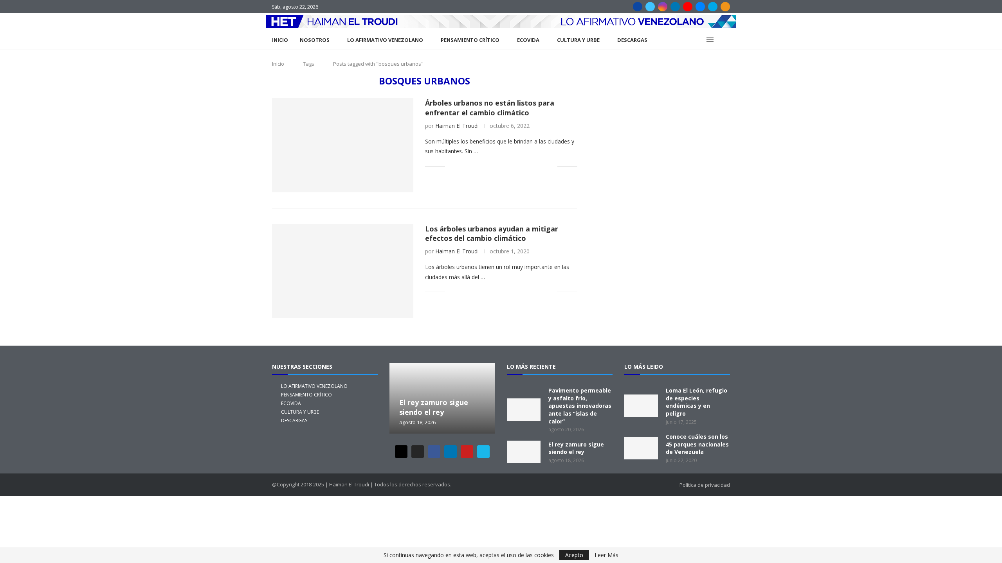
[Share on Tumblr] (494, 166)
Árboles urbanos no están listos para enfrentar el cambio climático (489, 107)
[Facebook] (637, 6)
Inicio (280, 39)
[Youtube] (687, 6)
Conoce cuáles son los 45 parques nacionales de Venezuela (697, 444)
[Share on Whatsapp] (510, 166)
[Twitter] (650, 6)
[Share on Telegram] (518, 166)
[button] (396, 398)
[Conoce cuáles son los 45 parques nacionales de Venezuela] (641, 448)
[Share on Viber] (543, 166)
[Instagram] (662, 6)
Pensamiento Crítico (470, 39)
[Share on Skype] (535, 166)
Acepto (574, 555)
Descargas (632, 39)
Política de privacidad (704, 484)
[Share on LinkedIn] (485, 166)
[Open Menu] (710, 39)
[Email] (700, 6)
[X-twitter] (401, 451)
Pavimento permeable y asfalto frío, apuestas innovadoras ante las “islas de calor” (579, 406)
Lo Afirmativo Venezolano (385, 39)
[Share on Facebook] (461, 166)
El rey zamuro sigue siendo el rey (433, 407)
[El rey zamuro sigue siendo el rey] (524, 452)
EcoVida (528, 39)
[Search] (726, 40)
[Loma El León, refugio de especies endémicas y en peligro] (641, 405)
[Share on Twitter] (469, 166)
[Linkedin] (675, 6)
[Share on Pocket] (526, 166)
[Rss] (725, 6)
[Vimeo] (712, 6)
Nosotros (315, 39)
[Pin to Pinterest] (477, 166)
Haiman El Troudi (457, 125)
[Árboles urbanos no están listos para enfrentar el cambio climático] (342, 145)
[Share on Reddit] (502, 166)
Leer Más (606, 555)
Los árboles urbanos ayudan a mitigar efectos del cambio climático (491, 233)
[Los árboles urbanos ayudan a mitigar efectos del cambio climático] (342, 271)
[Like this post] (451, 166)
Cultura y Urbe (578, 39)
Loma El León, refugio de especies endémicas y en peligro (696, 402)
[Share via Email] (551, 166)
